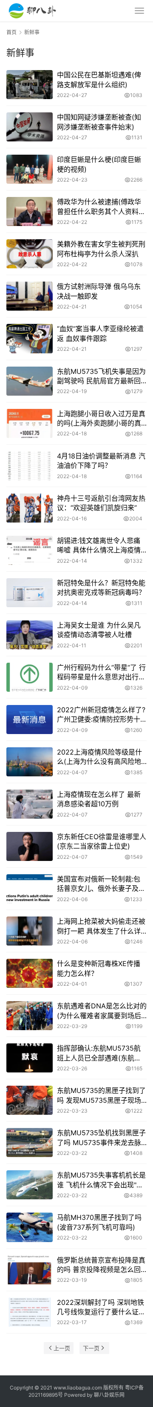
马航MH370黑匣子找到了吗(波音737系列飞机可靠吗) (99, 1222)
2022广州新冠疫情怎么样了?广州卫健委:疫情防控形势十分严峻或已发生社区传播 (101, 714)
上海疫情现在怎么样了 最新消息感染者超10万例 (99, 799)
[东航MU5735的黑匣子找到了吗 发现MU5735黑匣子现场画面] (29, 1100)
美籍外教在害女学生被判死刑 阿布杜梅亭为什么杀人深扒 (101, 249)
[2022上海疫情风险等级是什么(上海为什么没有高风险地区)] (29, 761)
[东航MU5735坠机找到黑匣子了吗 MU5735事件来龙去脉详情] (29, 1142)
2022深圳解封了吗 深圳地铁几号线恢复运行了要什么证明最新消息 (101, 1307)
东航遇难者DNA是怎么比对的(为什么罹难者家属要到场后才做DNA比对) (102, 1011)
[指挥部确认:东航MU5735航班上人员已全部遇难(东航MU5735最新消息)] (29, 1057)
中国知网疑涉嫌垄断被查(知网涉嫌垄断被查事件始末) (99, 122)
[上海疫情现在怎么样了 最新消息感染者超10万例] (29, 804)
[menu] (139, 10)
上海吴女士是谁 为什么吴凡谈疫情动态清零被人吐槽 (99, 630)
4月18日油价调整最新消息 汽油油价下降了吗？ (101, 461)
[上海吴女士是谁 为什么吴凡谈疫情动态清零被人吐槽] (29, 634)
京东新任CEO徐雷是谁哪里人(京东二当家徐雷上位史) (101, 841)
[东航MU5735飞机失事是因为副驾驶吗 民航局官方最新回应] (29, 381)
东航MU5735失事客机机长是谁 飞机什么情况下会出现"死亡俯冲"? (101, 1180)
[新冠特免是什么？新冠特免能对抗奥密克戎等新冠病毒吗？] (29, 592)
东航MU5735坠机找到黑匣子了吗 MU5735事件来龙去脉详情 (101, 1137)
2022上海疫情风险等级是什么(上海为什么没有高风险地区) (99, 757)
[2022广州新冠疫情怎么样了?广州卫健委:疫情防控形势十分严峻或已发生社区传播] (29, 719)
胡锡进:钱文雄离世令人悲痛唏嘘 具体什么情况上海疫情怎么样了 (99, 545)
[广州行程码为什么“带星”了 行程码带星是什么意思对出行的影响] (29, 677)
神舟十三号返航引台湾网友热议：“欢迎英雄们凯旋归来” (101, 503)
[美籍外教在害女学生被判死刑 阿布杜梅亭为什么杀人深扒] (29, 253)
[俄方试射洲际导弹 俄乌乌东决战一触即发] (29, 296)
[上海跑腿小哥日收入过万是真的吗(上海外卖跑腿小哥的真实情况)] (29, 423)
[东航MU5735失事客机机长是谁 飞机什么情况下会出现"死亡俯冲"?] (29, 1184)
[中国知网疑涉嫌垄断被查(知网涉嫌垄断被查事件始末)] (29, 126)
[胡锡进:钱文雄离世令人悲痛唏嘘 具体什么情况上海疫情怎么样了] (29, 550)
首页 (11, 32)
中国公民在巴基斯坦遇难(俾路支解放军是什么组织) (99, 79)
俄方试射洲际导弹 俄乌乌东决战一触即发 (99, 291)
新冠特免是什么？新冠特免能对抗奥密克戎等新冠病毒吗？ (101, 587)
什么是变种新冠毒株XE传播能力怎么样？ (98, 968)
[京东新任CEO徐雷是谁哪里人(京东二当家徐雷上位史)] (29, 846)
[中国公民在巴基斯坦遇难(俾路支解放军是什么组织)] (29, 84)
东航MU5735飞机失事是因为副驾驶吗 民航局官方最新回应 (101, 376)
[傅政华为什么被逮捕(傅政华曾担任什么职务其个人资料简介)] (29, 211)
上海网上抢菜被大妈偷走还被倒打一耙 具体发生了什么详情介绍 (101, 926)
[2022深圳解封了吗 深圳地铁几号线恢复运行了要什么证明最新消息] (29, 1312)
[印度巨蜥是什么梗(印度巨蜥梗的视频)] (29, 169)
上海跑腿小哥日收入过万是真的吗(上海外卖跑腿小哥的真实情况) (101, 418)
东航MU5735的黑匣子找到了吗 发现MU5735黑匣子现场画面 (101, 1095)
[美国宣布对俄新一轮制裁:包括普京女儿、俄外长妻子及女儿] (29, 888)
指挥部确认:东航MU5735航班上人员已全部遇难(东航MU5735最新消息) (99, 1053)
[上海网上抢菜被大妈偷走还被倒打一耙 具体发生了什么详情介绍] (29, 931)
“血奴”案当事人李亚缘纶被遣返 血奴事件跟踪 (100, 333)
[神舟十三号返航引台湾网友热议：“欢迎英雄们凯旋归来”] (29, 508)
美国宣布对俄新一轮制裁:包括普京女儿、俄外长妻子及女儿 (101, 884)
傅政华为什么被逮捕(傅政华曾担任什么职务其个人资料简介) (101, 206)
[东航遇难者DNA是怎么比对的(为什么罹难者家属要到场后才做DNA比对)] (29, 1015)
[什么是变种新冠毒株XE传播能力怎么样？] (29, 973)
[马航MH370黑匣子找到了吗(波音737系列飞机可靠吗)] (29, 1227)
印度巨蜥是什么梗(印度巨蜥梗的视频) (99, 164)
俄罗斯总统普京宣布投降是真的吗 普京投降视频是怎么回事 (101, 1265)
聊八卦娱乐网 (109, 1395)
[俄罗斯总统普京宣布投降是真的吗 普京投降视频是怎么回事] (29, 1269)
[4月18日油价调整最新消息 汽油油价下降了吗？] (29, 465)
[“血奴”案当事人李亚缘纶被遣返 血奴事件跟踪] (29, 338)
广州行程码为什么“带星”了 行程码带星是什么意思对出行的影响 (101, 672)
